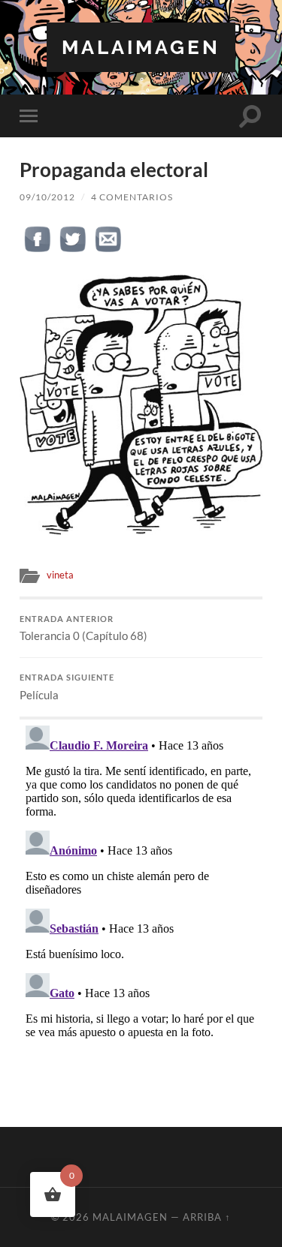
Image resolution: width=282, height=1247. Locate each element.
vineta (60, 575)
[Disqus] (141, 907)
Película (67, 687)
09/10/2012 (47, 197)
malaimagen (141, 47)
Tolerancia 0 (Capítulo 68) (83, 628)
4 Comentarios (132, 197)
